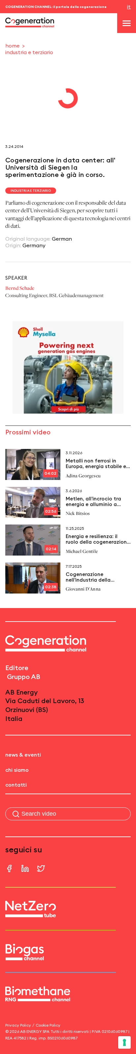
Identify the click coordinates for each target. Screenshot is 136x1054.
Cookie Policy (48, 1025)
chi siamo (17, 769)
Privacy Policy (18, 1025)
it (129, 6)
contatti (16, 784)
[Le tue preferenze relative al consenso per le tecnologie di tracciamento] (124, 1042)
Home (12, 45)
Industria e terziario (29, 52)
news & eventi (23, 754)
